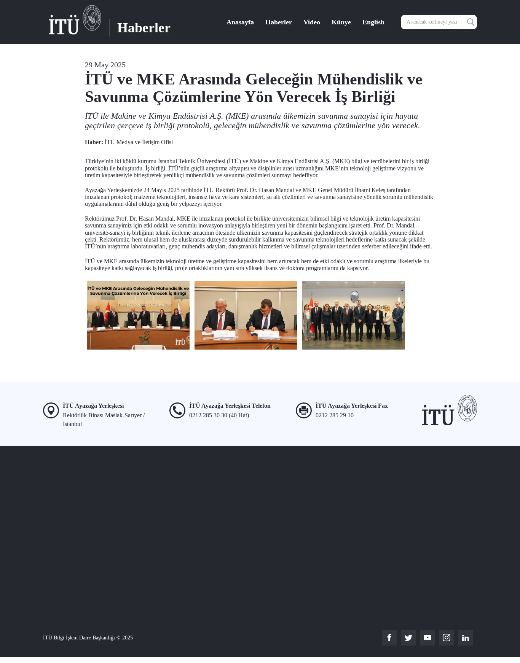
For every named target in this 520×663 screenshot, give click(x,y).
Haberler (278, 22)
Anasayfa (240, 22)
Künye (341, 22)
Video (311, 22)
